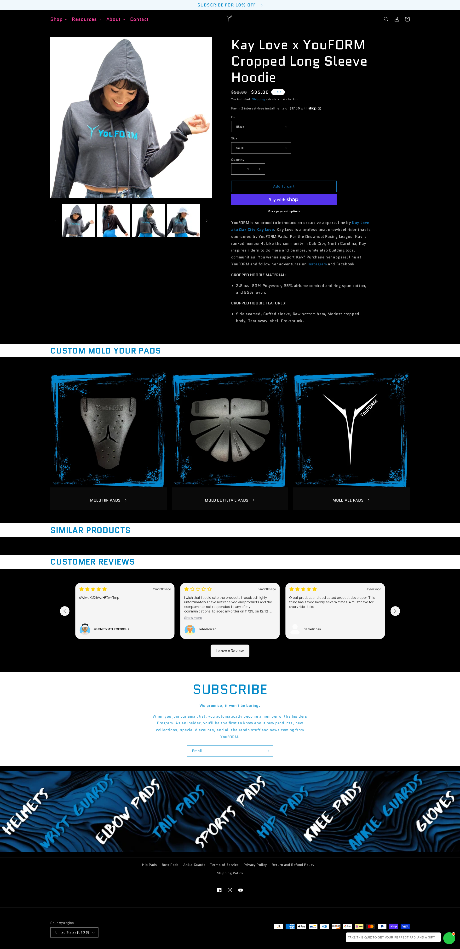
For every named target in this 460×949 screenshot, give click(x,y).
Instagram (317, 264)
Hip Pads (149, 864)
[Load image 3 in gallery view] (148, 220)
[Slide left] (55, 220)
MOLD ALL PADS (348, 500)
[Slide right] (206, 220)
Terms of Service (224, 864)
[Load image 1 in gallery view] (78, 220)
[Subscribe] (267, 751)
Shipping (258, 99)
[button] (58, 19)
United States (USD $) (72, 932)
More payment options (284, 211)
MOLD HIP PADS (105, 500)
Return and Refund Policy (293, 864)
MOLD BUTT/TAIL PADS (226, 500)
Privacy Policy (255, 864)
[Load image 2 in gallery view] (113, 220)
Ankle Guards (194, 864)
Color (235, 117)
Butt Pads (170, 864)
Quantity (237, 159)
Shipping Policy (230, 873)
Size (234, 138)
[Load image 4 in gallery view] (183, 220)
